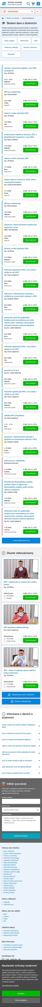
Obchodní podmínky (10, 950)
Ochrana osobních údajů (11, 872)
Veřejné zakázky (8, 888)
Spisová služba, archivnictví (12, 881)
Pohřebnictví (7, 874)
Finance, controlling (10, 856)
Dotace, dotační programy (12, 853)
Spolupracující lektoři (10, 935)
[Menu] (38, 4)
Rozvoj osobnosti (9, 876)
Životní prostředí (9, 892)
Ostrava (6, 916)
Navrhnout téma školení (11, 933)
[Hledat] (29, 4)
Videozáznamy (8, 904)
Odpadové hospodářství (11, 869)
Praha (5, 919)
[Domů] (3, 18)
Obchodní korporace (10, 867)
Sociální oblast (8, 879)
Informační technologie (11, 858)
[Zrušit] (38, 11)
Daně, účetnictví (8, 851)
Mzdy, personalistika (10, 863)
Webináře (6, 902)
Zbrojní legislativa (9, 890)
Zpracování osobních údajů (12, 947)
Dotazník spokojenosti (11, 931)
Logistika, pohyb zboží (10, 860)
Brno (5, 914)
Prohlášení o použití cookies (13, 945)
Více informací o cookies (10, 986)
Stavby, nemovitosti (10, 883)
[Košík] (33, 4)
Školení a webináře (13, 18)
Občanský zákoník (9, 865)
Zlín (4, 921)
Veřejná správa (8, 886)
